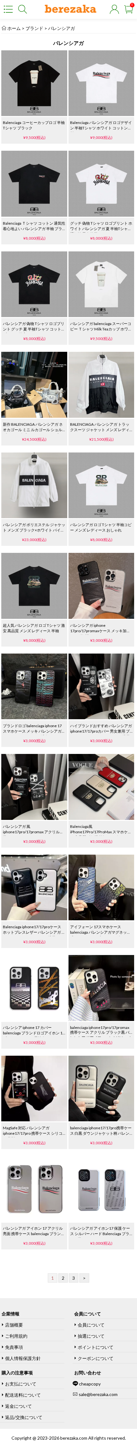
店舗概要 (14, 1325)
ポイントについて (95, 1347)
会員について (91, 1325)
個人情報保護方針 (23, 1358)
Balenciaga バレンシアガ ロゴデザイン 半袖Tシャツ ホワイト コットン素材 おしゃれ (101, 128)
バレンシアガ (61, 28)
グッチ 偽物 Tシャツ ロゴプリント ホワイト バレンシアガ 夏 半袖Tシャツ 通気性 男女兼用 (101, 228)
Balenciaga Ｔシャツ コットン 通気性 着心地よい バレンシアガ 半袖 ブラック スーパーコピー (34, 228)
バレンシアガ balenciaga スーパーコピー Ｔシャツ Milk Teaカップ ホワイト (101, 329)
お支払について (20, 1383)
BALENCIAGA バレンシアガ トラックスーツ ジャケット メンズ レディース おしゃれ (99, 430)
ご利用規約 (16, 1336)
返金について (18, 1406)
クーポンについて (95, 1358)
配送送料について (23, 1395)
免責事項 (14, 1347)
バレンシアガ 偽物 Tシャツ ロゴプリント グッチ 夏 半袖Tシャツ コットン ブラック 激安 (34, 329)
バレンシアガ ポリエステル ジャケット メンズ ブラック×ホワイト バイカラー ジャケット (34, 530)
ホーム (14, 28)
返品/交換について (23, 1417)
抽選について (91, 1336)
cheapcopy (90, 1383)
